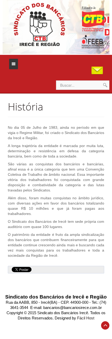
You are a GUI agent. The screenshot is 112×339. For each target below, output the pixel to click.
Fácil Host (85, 318)
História (25, 106)
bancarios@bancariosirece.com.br (72, 308)
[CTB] (93, 20)
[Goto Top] (105, 325)
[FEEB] (93, 41)
